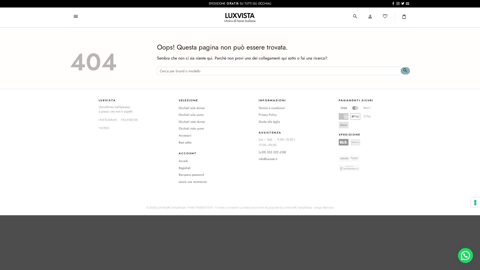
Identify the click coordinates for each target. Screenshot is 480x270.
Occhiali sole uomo (191, 114)
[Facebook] (129, 120)
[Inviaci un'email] (407, 4)
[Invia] (405, 70)
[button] (76, 17)
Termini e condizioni (272, 108)
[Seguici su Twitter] (402, 4)
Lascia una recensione (193, 182)
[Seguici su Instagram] (398, 4)
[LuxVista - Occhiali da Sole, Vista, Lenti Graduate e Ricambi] (240, 17)
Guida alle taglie (269, 122)
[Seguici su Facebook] (393, 4)
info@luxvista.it (268, 159)
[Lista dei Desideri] (385, 17)
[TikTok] (104, 128)
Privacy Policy (267, 114)
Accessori (185, 135)
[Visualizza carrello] (404, 17)
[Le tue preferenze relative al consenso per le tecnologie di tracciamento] (475, 202)
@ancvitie (328, 208)
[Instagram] (108, 120)
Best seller (185, 142)
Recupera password (191, 174)
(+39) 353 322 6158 (272, 152)
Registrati (184, 168)
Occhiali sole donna (191, 108)
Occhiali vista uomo (191, 128)
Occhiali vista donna (192, 122)
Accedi (183, 161)
